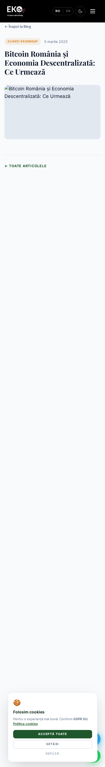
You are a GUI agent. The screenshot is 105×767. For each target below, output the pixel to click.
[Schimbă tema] (80, 11)
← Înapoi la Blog (17, 26)
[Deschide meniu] (92, 11)
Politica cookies (25, 724)
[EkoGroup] (16, 11)
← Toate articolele (25, 166)
